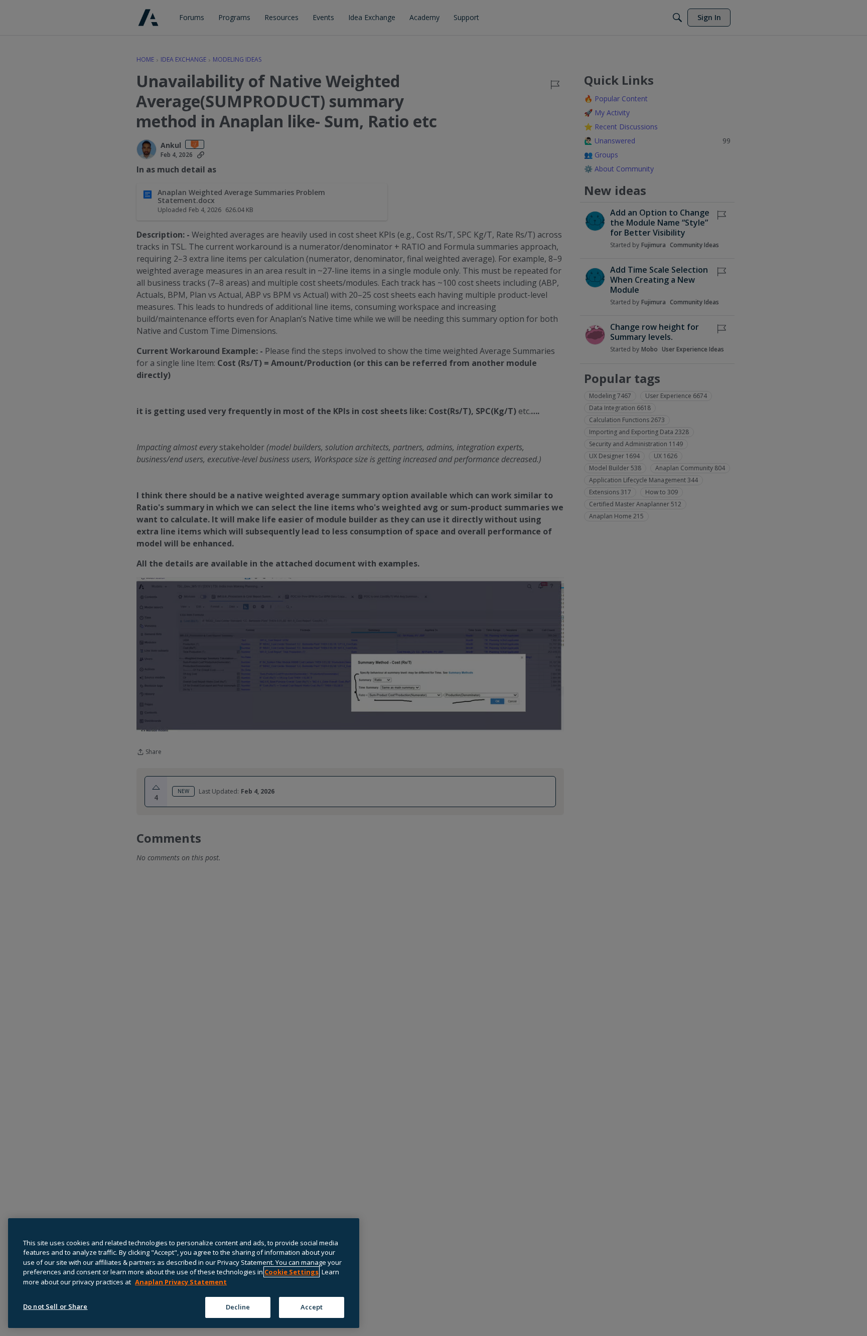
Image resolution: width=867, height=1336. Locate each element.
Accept (312, 1306)
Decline (238, 1306)
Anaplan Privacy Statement (181, 1281)
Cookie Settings (291, 1271)
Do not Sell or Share (55, 1306)
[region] (183, 1273)
